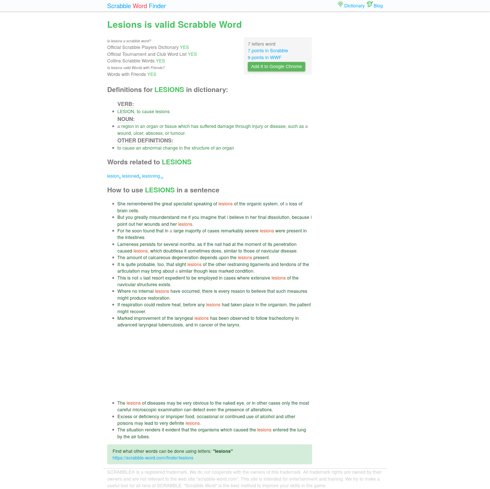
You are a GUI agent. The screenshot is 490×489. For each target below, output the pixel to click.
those (249, 250)
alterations (261, 409)
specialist (183, 203)
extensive (260, 277)
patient (304, 304)
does (216, 250)
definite (176, 423)
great (167, 203)
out (132, 224)
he (128, 230)
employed (208, 277)
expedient (175, 277)
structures (147, 284)
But (120, 217)
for (159, 244)
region (127, 126)
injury (257, 126)
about (168, 271)
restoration (158, 298)
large (179, 230)
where (243, 277)
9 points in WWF (264, 57)
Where (124, 291)
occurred (191, 291)
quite (131, 264)
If (118, 304)
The (121, 257)
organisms (208, 429)
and (165, 224)
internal (146, 291)
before (189, 304)
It (118, 264)
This (121, 277)
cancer (206, 324)
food (189, 416)
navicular (270, 250)
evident (172, 429)
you (129, 217)
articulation (128, 271)
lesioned (131, 176)
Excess (124, 416)
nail (218, 244)
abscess (154, 133)
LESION (125, 111)
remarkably (232, 230)
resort (158, 277)
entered (280, 429)
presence (234, 409)
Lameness (128, 244)
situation (135, 429)
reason (238, 291)
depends (208, 257)
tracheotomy (281, 318)
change (170, 147)
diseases (156, 403)
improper (175, 416)
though (201, 271)
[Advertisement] (214, 364)
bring (156, 271)
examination (170, 409)
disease (278, 126)
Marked (125, 318)
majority (193, 230)
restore (163, 304)
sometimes (199, 250)
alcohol (267, 416)
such (293, 126)
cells (133, 210)
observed (239, 318)
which (184, 126)
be (194, 277)
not (135, 277)
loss (293, 203)
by (119, 436)
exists (164, 284)
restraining (238, 264)
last (147, 277)
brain (122, 210)
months (187, 244)
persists (148, 244)
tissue (171, 126)
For (120, 230)
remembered (140, 203)
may (145, 271)
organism (277, 304)
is (123, 264)
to (139, 111)
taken (236, 304)
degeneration (185, 257)
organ (152, 126)
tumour (177, 133)
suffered (208, 126)
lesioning (152, 176)
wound (124, 133)
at (234, 244)
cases (213, 230)
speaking (203, 203)
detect (199, 409)
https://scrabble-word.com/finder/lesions (153, 457)
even (211, 409)
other (221, 264)
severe (252, 230)
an (142, 126)
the (187, 147)
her (253, 217)
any (201, 304)
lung (301, 429)
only (286, 403)
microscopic (144, 409)
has (195, 126)
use (250, 416)
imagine (209, 217)
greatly (141, 217)
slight (180, 264)
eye (240, 403)
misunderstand (164, 217)
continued (235, 416)
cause (148, 111)
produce (138, 298)
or (162, 126)
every (224, 291)
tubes (143, 436)
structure (201, 147)
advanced (127, 324)
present (294, 230)
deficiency (149, 416)
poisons (125, 423)
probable (146, 264)
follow (261, 318)
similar (230, 250)
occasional (207, 416)
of (213, 147)
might (123, 298)
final (262, 217)
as (301, 126)
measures (297, 291)
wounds (152, 224)
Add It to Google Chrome (276, 66)
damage (225, 126)
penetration (285, 244)
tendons (288, 264)
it (185, 250)
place (248, 304)
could (149, 304)
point (122, 224)
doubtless (173, 250)
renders (153, 429)
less (213, 271)
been (224, 318)
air (133, 436)
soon (137, 230)
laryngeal (184, 318)
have (175, 291)
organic (254, 203)
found (149, 230)
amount (134, 257)
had (227, 244)
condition (244, 271)
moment (253, 244)
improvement (147, 318)
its (270, 244)
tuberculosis (170, 324)
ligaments (260, 264)
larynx (233, 324)
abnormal (152, 147)
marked (226, 271)
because (300, 217)
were (280, 230)
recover (137, 311)
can (187, 409)
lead (148, 423)
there (207, 291)
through (243, 126)
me (184, 217)
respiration (132, 304)
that (222, 217)
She (121, 203)
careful (124, 409)
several (171, 244)
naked (229, 403)
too (160, 264)
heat (176, 304)
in (137, 126)
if (189, 217)
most (304, 403)
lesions (162, 111)
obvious (201, 403)
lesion (114, 176)
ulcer (138, 133)
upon (224, 257)
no (134, 291)
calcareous (159, 257)
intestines (134, 237)
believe (236, 217)
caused (124, 250)
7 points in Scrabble (268, 50)
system (270, 203)
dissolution (278, 217)
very (187, 403)
